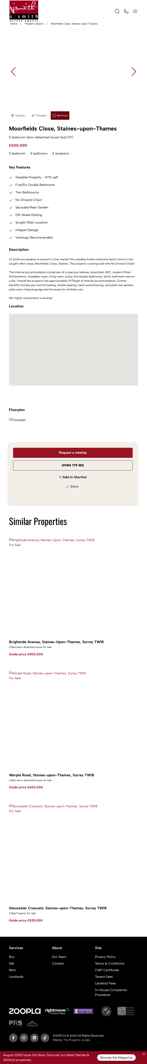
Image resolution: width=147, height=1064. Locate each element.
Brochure (62, 115)
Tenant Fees (104, 977)
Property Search (34, 23)
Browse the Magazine (116, 1058)
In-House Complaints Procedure (111, 992)
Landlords (16, 977)
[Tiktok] (45, 1038)
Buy (12, 957)
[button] (133, 71)
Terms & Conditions (110, 963)
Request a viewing (73, 453)
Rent (12, 970)
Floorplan (41, 115)
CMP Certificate (107, 970)
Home (13, 23)
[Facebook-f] (13, 1038)
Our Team (59, 957)
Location (20, 115)
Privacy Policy (105, 957)
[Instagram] (24, 1038)
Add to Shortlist (75, 477)
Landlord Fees (105, 983)
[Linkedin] (34, 1038)
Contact (58, 963)
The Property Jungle (76, 1040)
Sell (11, 963)
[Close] (144, 1054)
